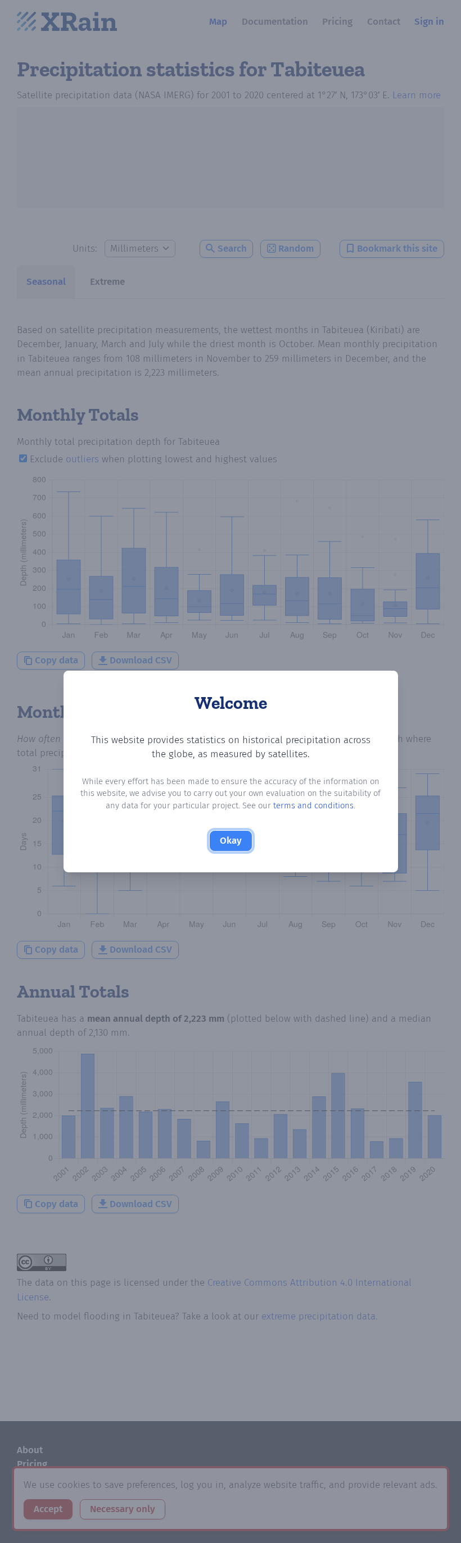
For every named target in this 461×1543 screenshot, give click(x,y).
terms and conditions (313, 805)
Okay (231, 840)
